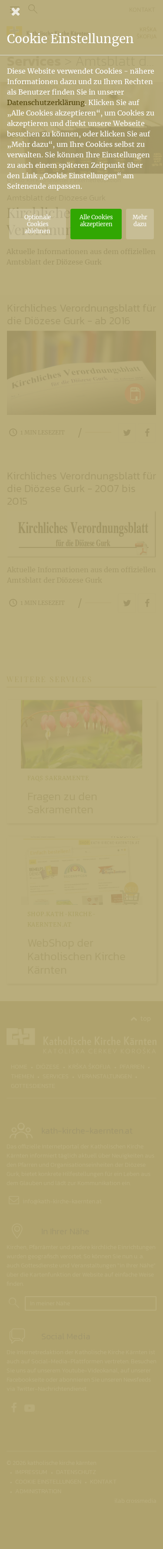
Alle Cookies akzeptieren (96, 221)
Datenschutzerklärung (46, 102)
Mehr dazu (140, 221)
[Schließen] (81, 11)
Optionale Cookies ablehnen (37, 224)
